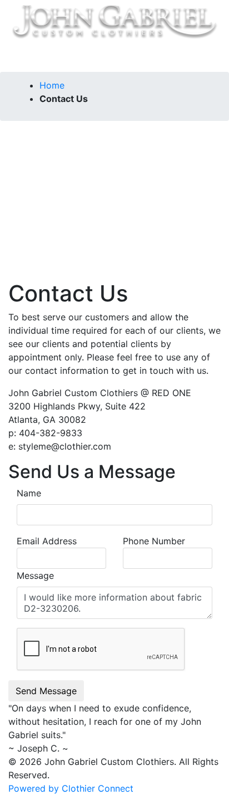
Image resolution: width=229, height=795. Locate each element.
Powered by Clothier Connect (70, 788)
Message (35, 575)
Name (29, 493)
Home (51, 85)
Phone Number (154, 541)
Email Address (47, 541)
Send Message (46, 690)
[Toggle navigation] (32, 56)
